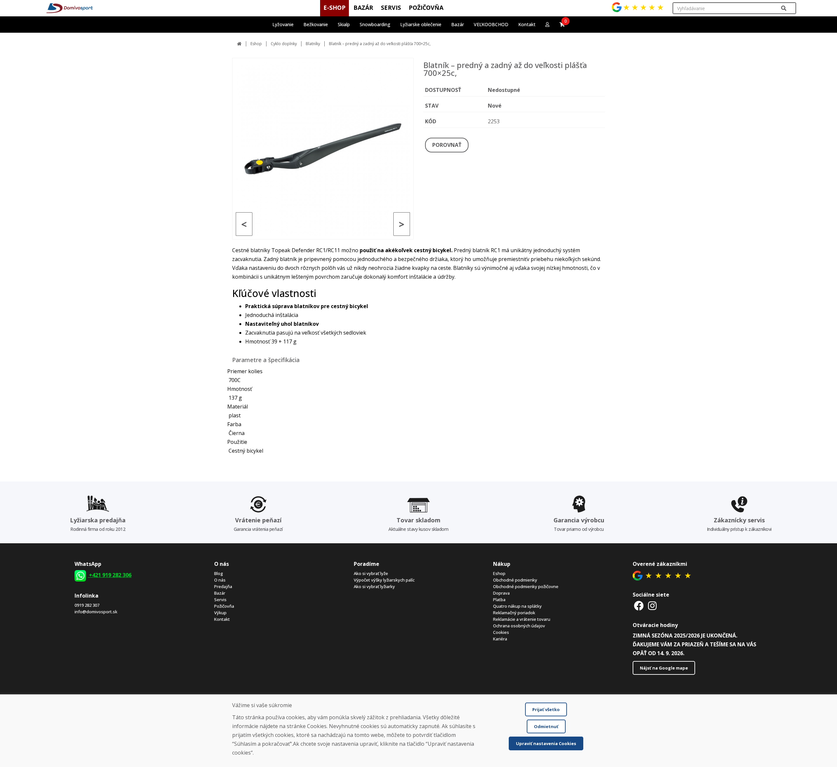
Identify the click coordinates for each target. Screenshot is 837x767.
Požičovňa (224, 606)
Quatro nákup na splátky (517, 606)
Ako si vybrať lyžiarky (374, 586)
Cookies (501, 632)
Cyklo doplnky (284, 43)
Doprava (501, 593)
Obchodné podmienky (515, 580)
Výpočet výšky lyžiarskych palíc (384, 580)
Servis (220, 599)
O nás (220, 580)
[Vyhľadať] (783, 8)
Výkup (220, 613)
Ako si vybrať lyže (371, 573)
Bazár (219, 593)
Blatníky (313, 43)
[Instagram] (652, 605)
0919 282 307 (87, 605)
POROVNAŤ (446, 144)
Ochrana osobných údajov (519, 626)
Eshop (256, 43)
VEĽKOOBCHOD (491, 24)
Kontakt (527, 24)
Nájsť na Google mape (664, 668)
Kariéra (500, 639)
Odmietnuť (546, 726)
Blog (218, 573)
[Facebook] (639, 605)
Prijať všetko (546, 709)
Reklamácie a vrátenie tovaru (521, 619)
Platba (499, 599)
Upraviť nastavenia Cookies (546, 743)
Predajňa (223, 586)
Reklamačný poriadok (514, 613)
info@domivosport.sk (96, 612)
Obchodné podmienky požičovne (525, 586)
